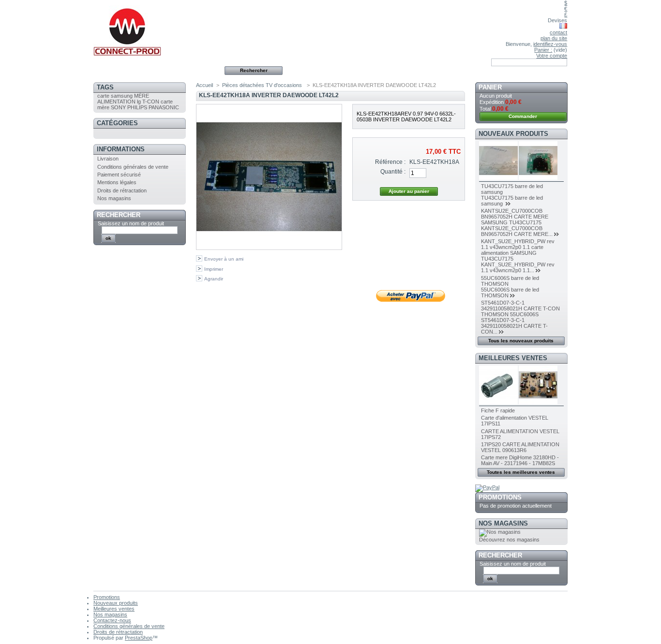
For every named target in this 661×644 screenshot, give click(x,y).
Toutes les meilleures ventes (521, 472)
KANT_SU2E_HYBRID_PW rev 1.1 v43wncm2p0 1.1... (518, 267)
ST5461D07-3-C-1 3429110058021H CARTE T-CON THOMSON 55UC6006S (520, 308)
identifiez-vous (550, 44)
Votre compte (551, 56)
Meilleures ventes (513, 358)
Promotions (500, 497)
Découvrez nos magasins (509, 539)
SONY (118, 107)
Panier (490, 87)
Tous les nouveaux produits (521, 340)
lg (139, 101)
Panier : (543, 50)
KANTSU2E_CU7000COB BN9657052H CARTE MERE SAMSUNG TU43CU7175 (514, 216)
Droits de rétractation (122, 190)
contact (558, 32)
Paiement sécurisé (119, 174)
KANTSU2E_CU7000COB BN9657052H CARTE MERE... (517, 231)
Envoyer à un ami (223, 259)
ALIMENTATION (116, 101)
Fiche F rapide (498, 410)
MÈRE (141, 96)
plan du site (554, 38)
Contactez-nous (112, 620)
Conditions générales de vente (132, 167)
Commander (523, 116)
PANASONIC (164, 107)
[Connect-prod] (157, 29)
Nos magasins (114, 198)
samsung (122, 96)
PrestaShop (138, 638)
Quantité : (393, 171)
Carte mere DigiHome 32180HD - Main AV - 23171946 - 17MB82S (520, 460)
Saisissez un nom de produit (131, 223)
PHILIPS (137, 107)
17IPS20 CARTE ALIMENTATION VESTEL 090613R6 (520, 447)
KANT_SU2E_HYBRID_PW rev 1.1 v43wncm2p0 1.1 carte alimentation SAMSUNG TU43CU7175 (518, 250)
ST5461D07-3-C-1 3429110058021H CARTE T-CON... (514, 326)
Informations (121, 149)
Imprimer (213, 269)
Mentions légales (116, 182)
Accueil (204, 85)
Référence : (390, 162)
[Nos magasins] (500, 532)
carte (103, 96)
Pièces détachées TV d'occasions (262, 85)
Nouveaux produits (513, 133)
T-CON (150, 101)
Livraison (108, 158)
